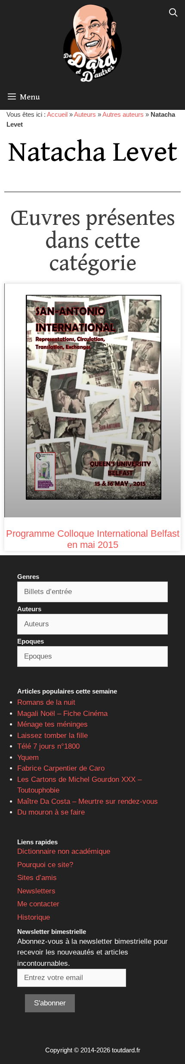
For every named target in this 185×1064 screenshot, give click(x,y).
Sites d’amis (37, 878)
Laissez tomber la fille (52, 735)
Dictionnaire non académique (63, 851)
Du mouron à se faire (51, 812)
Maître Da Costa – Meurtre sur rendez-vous (87, 801)
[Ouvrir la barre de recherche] (173, 13)
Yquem (28, 757)
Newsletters (36, 891)
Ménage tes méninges (52, 724)
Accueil (57, 114)
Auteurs (85, 114)
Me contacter (38, 904)
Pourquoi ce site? (45, 865)
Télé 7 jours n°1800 (48, 746)
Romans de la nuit (46, 702)
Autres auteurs (123, 114)
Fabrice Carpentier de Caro (61, 768)
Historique (33, 917)
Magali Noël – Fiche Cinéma (62, 713)
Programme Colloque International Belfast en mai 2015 (92, 539)
